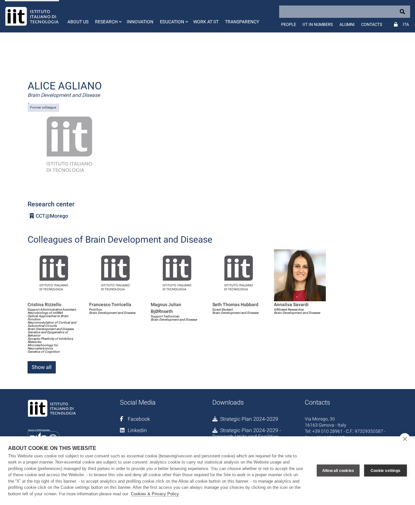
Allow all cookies (338, 470)
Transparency (242, 21)
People (288, 24)
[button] (108, 16)
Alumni (347, 24)
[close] (404, 438)
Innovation (140, 21)
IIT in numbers (317, 24)
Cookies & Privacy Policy (155, 493)
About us (78, 21)
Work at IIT (206, 21)
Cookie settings (385, 470)
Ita (406, 24)
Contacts (371, 24)
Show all (42, 367)
